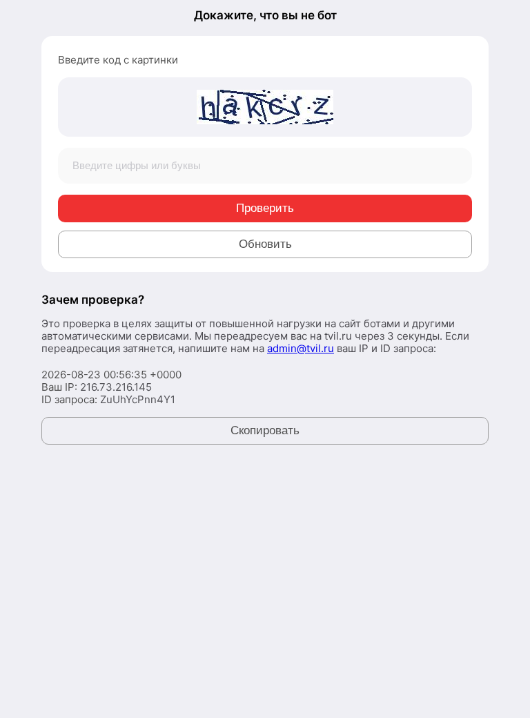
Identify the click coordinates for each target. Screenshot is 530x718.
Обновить (265, 244)
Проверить (265, 208)
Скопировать (265, 430)
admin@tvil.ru (300, 348)
